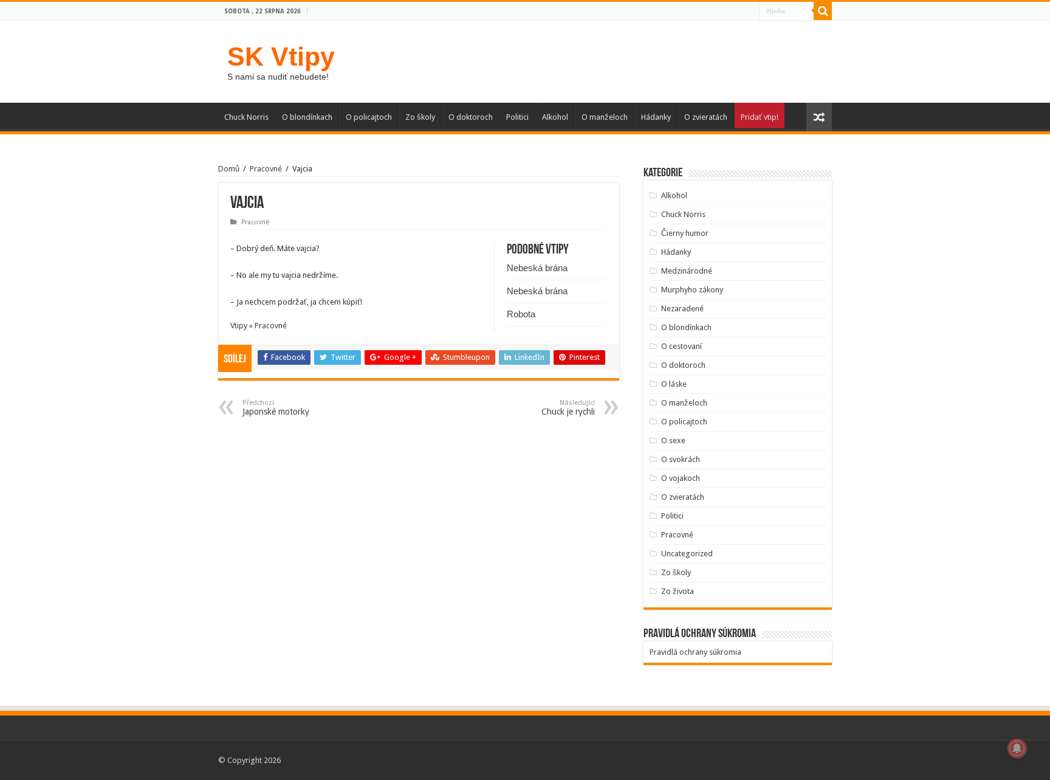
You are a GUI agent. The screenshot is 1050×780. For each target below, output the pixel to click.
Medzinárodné (686, 270)
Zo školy (420, 117)
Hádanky (656, 117)
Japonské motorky (275, 407)
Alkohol (555, 117)
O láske (674, 383)
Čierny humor (685, 233)
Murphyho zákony (692, 289)
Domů (228, 168)
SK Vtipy (281, 56)
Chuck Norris (246, 117)
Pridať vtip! (759, 117)
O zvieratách (705, 117)
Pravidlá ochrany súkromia (695, 652)
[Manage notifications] (1017, 748)
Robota (521, 314)
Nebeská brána (537, 268)
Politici (517, 117)
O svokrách (680, 459)
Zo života (677, 591)
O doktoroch (470, 117)
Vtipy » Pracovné (258, 325)
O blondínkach (307, 117)
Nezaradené (682, 308)
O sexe (673, 440)
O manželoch (605, 117)
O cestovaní (681, 346)
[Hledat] (823, 11)
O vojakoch (680, 478)
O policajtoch (369, 117)
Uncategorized (687, 553)
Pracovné (266, 168)
